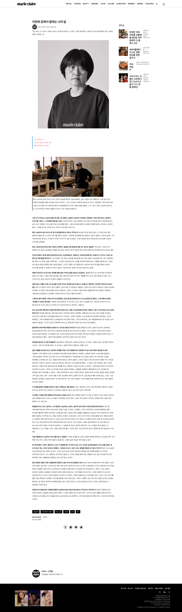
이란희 (66, 511)
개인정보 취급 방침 (140, 588)
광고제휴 (167, 588)
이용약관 (150, 588)
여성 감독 (58, 511)
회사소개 (130, 588)
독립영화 (36, 511)
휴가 (78, 511)
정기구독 (123, 588)
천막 (72, 511)
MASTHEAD (159, 588)
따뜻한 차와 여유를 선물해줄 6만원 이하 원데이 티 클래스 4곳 (135, 37)
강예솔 (43, 27)
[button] (156, 4)
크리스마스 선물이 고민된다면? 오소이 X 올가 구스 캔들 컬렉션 (135, 81)
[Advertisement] (73, 547)
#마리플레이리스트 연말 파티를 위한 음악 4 (135, 53)
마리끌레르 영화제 (47, 511)
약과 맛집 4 (131, 67)
